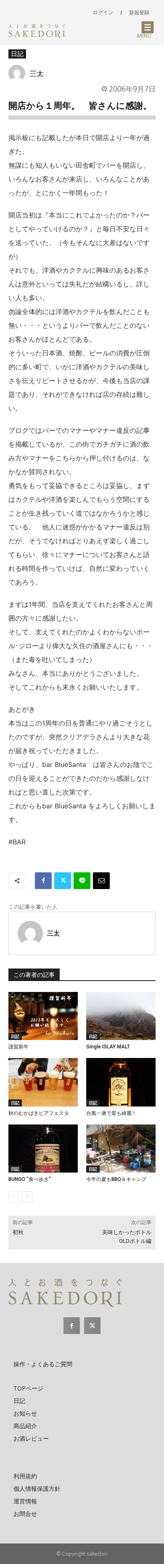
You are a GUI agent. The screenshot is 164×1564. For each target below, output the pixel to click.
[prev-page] (13, 1196)
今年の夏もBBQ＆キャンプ (116, 1179)
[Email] (101, 880)
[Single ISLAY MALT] (121, 1016)
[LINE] (82, 880)
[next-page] (27, 1196)
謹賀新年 (18, 1047)
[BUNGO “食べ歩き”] (43, 1148)
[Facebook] (43, 880)
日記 (17, 53)
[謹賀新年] (43, 1016)
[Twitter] (62, 880)
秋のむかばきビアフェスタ (38, 1113)
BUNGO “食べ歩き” (29, 1179)
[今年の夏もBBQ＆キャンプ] (121, 1148)
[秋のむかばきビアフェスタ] (43, 1082)
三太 (36, 73)
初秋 (18, 1232)
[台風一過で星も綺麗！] (121, 1082)
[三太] (18, 73)
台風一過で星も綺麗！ (111, 1113)
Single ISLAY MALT (108, 1047)
